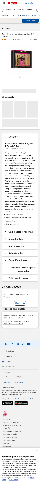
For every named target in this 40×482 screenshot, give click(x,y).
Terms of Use (13, 480)
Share (35, 39)
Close (36, 450)
